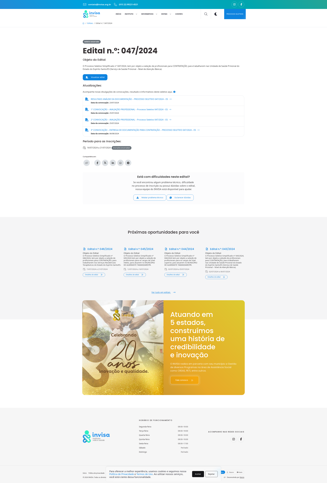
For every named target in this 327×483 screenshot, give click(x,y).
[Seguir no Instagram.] (234, 4)
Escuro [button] (231, 472)
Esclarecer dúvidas (182, 197)
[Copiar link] (86, 163)
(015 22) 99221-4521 (128, 4)
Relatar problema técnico (152, 197)
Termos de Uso (144, 474)
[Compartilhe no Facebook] (97, 163)
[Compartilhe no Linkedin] (113, 163)
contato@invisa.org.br (100, 4)
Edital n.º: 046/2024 (99, 249)
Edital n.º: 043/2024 (222, 249)
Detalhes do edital (91, 275)
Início (85, 473)
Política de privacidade (96, 473)
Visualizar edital (97, 77)
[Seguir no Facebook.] (241, 4)
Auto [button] (240, 472)
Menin (242, 477)
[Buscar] (206, 14)
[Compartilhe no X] (105, 163)
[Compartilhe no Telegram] (128, 163)
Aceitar (198, 474)
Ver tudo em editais (161, 292)
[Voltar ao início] (91, 14)
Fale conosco (182, 380)
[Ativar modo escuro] (216, 14)
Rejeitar (211, 474)
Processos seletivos (234, 14)
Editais (90, 23)
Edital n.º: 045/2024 (140, 249)
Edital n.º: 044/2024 (181, 249)
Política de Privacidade (121, 474)
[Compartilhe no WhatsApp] (120, 163)
